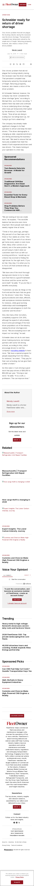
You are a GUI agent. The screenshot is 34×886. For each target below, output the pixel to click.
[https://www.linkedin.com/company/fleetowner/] (17, 823)
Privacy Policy (6, 845)
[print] (31, 64)
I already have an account (17, 603)
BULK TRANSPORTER (17, 833)
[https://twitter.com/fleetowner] (19, 823)
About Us (4, 842)
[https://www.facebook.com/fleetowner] (14, 823)
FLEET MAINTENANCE (17, 831)
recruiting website (18, 351)
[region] (17, 580)
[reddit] (20, 64)
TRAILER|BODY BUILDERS (17, 835)
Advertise (11, 842)
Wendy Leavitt (17, 50)
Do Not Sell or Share (20, 842)
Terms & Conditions (16, 845)
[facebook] (10, 64)
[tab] (7, 575)
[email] (23, 64)
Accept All (17, 882)
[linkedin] (14, 64)
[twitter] (17, 64)
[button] (3, 4)
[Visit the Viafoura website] (27, 583)
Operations (6, 15)
